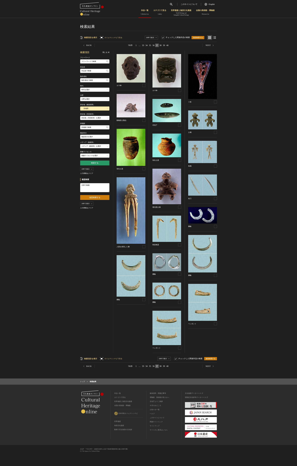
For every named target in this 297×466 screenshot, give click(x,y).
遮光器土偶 (156, 207)
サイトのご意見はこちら (159, 430)
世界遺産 (117, 421)
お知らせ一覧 (155, 409)
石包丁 (154, 125)
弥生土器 (120, 169)
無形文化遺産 (119, 425)
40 (167, 45)
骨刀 (189, 198)
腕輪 (118, 299)
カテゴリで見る (159, 12)
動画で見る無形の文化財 (123, 429)
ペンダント (156, 348)
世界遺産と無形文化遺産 (181, 12)
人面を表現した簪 (123, 247)
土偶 (189, 132)
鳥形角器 (155, 245)
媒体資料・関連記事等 (158, 393)
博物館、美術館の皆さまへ (159, 397)
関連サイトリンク (156, 422)
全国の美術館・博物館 (205, 12)
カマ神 (119, 85)
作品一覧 (145, 12)
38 (160, 45)
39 (164, 45)
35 (150, 45)
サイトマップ (155, 426)
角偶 (189, 166)
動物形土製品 (121, 120)
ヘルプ (152, 414)
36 (153, 45)
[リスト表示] (214, 37)
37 (157, 45)
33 (143, 45)
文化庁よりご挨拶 (156, 401)
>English (211, 4)
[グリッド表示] (209, 37)
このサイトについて (189, 4)
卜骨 (189, 102)
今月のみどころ (155, 405)
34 (146, 45)
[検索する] (107, 61)
